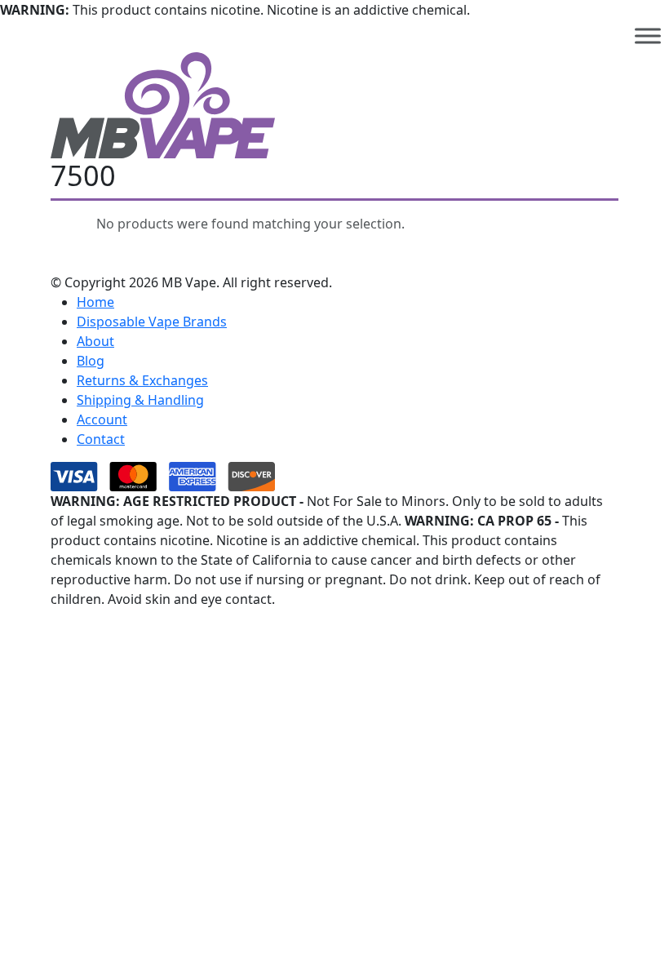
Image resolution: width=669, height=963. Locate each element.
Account (102, 419)
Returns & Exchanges (142, 380)
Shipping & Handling (140, 400)
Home (95, 302)
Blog (90, 361)
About (95, 341)
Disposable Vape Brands (152, 322)
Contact (101, 439)
